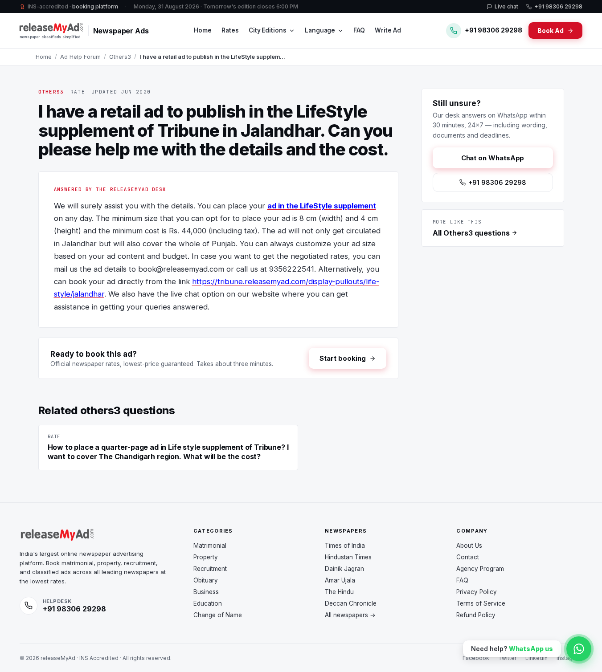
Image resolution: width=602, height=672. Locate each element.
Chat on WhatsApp (492, 158)
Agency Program (480, 568)
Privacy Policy (476, 591)
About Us (469, 545)
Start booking (342, 358)
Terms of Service (480, 603)
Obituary (205, 580)
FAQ (359, 30)
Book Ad (550, 30)
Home (203, 30)
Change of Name (217, 615)
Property (205, 557)
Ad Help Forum (80, 56)
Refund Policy (476, 615)
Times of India (345, 545)
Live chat (506, 6)
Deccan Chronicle (351, 603)
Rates (230, 30)
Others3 (120, 56)
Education (207, 603)
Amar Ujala (340, 580)
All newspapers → (350, 615)
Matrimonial (209, 545)
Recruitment (210, 568)
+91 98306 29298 (558, 6)
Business (206, 591)
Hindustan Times (348, 557)
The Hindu (339, 591)
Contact (467, 557)
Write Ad (388, 30)
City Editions (268, 30)
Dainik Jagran (344, 568)
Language (320, 30)
